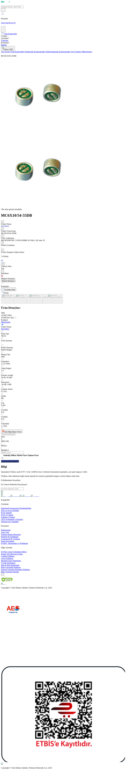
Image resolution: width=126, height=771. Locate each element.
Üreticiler (4, 40)
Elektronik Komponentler (35, 52)
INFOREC (5, 329)
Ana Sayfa (5, 52)
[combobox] (2, 574)
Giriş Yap (4, 23)
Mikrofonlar (87, 52)
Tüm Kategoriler (10, 34)
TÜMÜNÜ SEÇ (7, 318)
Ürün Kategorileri (17, 52)
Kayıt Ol (12, 23)
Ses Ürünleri (76, 52)
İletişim (4, 45)
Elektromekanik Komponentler (58, 52)
